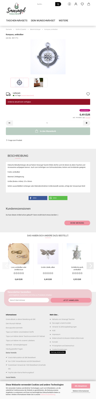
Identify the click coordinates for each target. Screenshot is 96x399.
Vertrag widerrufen (58, 352)
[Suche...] (58, 4)
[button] (76, 4)
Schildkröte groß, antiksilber (77, 268)
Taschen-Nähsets (16, 20)
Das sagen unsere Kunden (61, 323)
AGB (53, 330)
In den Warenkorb (48, 131)
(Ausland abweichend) (27, 95)
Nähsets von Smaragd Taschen (63, 319)
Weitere (63, 20)
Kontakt (55, 342)
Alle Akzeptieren (81, 386)
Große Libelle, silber (48, 267)
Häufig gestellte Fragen (14, 349)
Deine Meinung (77, 223)
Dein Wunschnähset (43, 20)
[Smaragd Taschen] (17, 9)
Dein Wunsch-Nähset (13, 323)
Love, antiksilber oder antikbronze (18, 268)
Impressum (56, 334)
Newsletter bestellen (19, 291)
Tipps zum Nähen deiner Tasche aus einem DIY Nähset (25, 336)
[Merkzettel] (82, 4)
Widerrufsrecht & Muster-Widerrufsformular (68, 338)
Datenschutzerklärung (48, 394)
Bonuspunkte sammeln (14, 328)
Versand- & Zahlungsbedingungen (64, 327)
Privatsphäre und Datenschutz (63, 346)
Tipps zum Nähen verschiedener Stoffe (20, 332)
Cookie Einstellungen (59, 349)
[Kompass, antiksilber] (48, 57)
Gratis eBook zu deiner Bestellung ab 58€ (20, 319)
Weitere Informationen (81, 391)
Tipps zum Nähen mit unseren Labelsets (20, 340)
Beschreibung (18, 155)
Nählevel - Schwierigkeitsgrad (16, 345)
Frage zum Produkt (15, 140)
